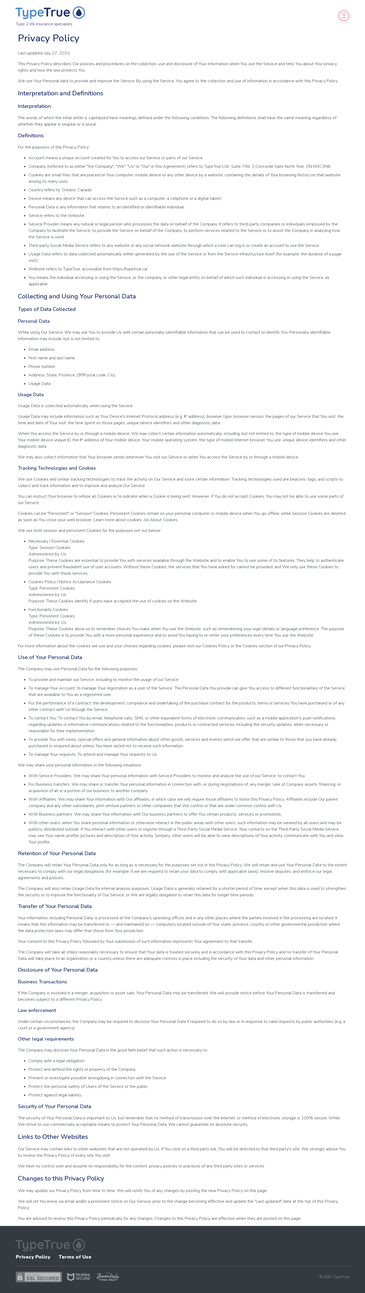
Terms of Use (75, 1257)
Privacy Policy (33, 1257)
